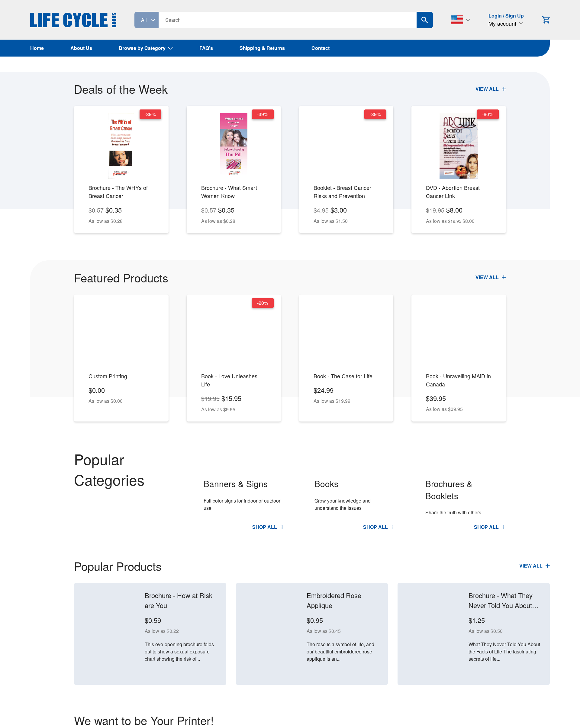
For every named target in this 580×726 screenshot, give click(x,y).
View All (488, 89)
